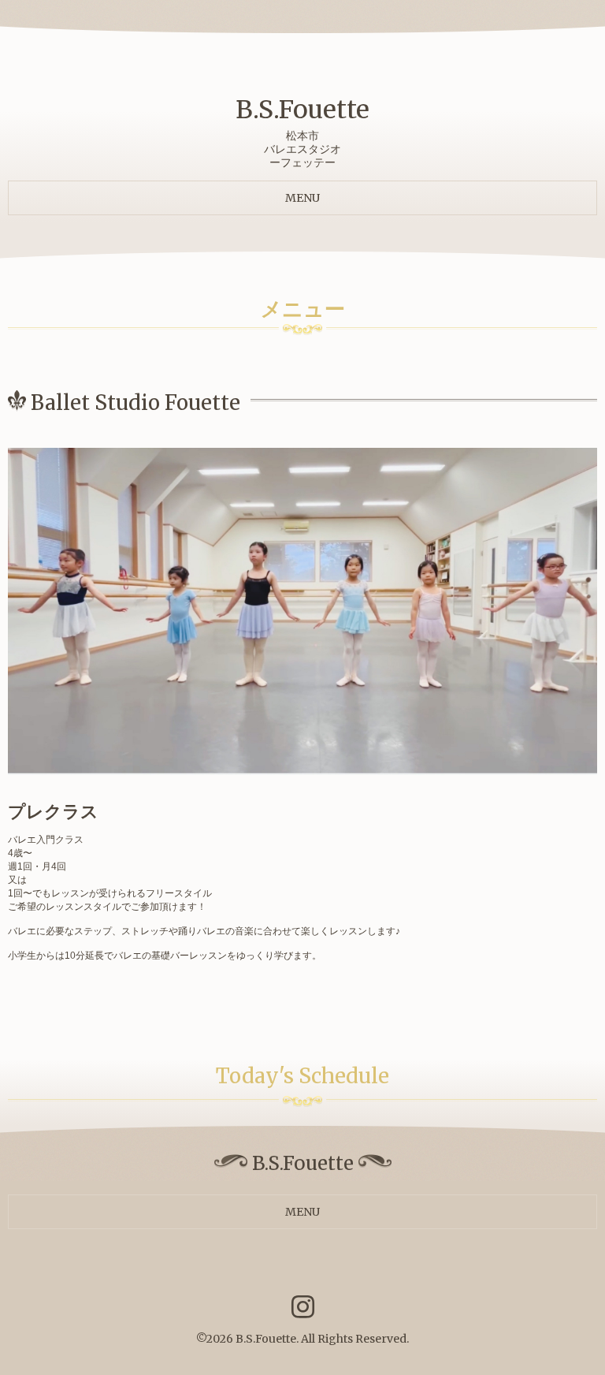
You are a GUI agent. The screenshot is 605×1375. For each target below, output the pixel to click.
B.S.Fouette (302, 109)
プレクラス (53, 811)
